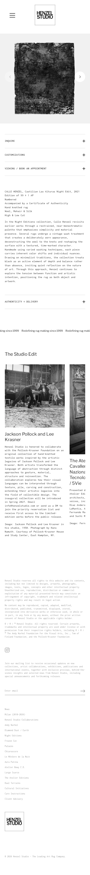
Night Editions (13, 735)
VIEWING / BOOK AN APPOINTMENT (26, 168)
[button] (10, 76)
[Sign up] (82, 691)
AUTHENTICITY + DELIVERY (21, 301)
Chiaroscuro (11, 751)
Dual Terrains (12, 783)
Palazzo (9, 746)
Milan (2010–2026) (15, 714)
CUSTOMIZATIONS (15, 155)
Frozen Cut (11, 741)
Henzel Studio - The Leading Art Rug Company (39, 856)
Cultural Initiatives (17, 788)
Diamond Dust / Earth (17, 730)
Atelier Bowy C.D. (15, 767)
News (7, 709)
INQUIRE (10, 141)
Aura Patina (11, 762)
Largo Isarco (12, 772)
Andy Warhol (11, 725)
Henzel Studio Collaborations (21, 720)
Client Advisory (14, 799)
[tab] (45, 237)
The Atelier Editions (17, 778)
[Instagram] (7, 649)
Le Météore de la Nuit (17, 757)
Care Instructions (15, 793)
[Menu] (12, 15)
